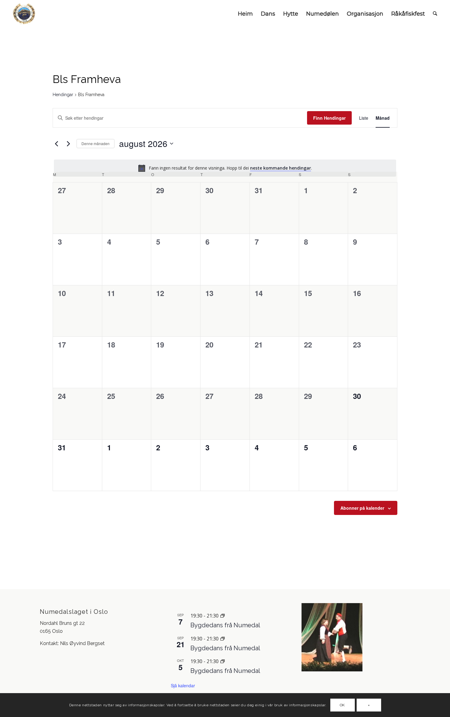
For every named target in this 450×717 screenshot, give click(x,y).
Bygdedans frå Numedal (225, 625)
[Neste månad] (68, 143)
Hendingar (63, 94)
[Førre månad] (56, 143)
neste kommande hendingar (280, 168)
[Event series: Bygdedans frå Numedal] (222, 615)
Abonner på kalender (362, 508)
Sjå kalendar (183, 685)
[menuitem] (245, 13)
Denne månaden (95, 143)
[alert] (225, 168)
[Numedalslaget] (24, 13)
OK (342, 705)
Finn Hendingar (329, 118)
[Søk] (435, 13)
